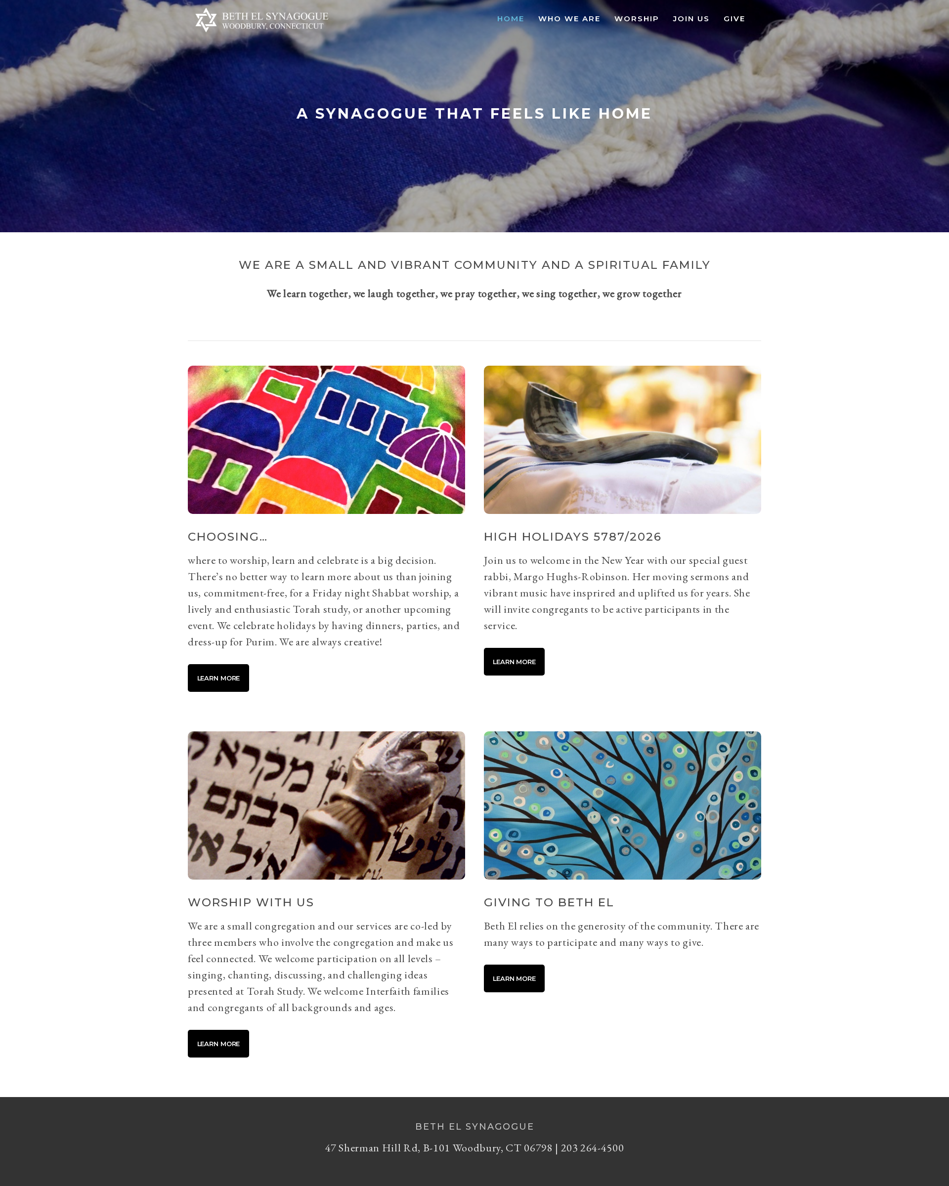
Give (734, 18)
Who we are (569, 18)
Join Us (691, 18)
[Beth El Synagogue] (262, 32)
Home (510, 18)
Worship (636, 18)
